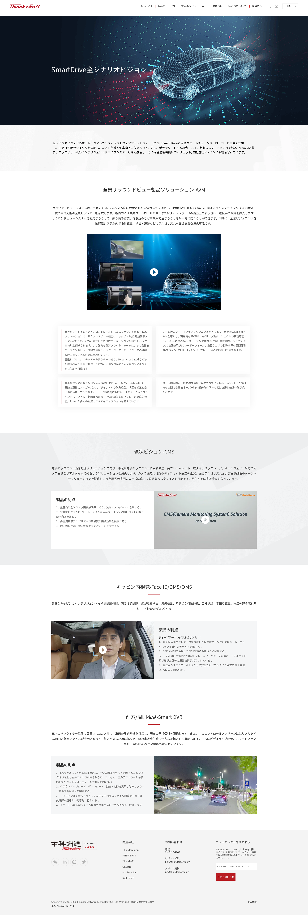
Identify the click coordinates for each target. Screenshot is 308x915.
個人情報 (252, 902)
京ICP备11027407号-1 (62, 905)
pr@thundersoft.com (177, 871)
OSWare (127, 866)
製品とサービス (166, 6)
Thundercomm (130, 849)
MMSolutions (130, 872)
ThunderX (128, 861)
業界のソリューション (194, 6)
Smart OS (146, 6)
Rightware (128, 878)
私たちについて (237, 6)
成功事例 (217, 6)
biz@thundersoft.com (177, 861)
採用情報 (257, 6)
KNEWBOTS (129, 855)
